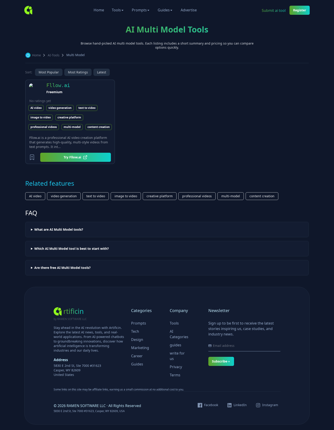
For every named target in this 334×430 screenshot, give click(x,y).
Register (299, 10)
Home (99, 10)
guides (175, 345)
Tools (116, 10)
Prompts (139, 10)
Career (137, 355)
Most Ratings (78, 72)
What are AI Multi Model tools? (58, 230)
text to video (86, 108)
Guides (164, 10)
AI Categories (179, 334)
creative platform (69, 117)
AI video (36, 108)
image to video (40, 117)
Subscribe (219, 361)
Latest (101, 72)
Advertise (189, 10)
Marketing (140, 347)
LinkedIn (240, 405)
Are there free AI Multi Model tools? (62, 268)
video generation (60, 108)
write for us (177, 356)
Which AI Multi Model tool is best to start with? (71, 249)
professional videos (43, 127)
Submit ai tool (274, 10)
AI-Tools (54, 55)
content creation (98, 127)
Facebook (211, 405)
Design (137, 339)
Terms (175, 375)
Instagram (270, 405)
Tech (135, 331)
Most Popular (49, 72)
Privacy (176, 366)
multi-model (72, 127)
